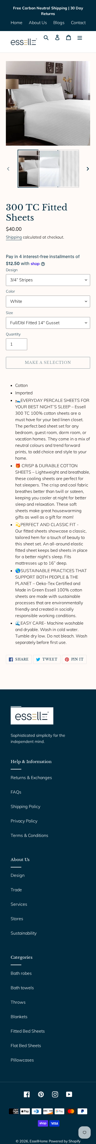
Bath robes (21, 973)
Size (9, 312)
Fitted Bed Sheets (28, 1031)
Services (19, 904)
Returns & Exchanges (31, 777)
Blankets (19, 1016)
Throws (18, 1002)
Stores (17, 918)
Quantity (13, 334)
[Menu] (79, 37)
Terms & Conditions (29, 835)
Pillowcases (22, 1060)
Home (16, 22)
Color (10, 291)
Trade (16, 889)
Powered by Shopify (65, 1141)
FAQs (16, 792)
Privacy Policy (24, 821)
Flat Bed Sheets (26, 1045)
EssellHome (39, 1141)
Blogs (59, 22)
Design (12, 269)
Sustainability (24, 933)
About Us (38, 22)
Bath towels (22, 987)
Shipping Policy (25, 806)
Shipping (14, 237)
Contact (78, 22)
